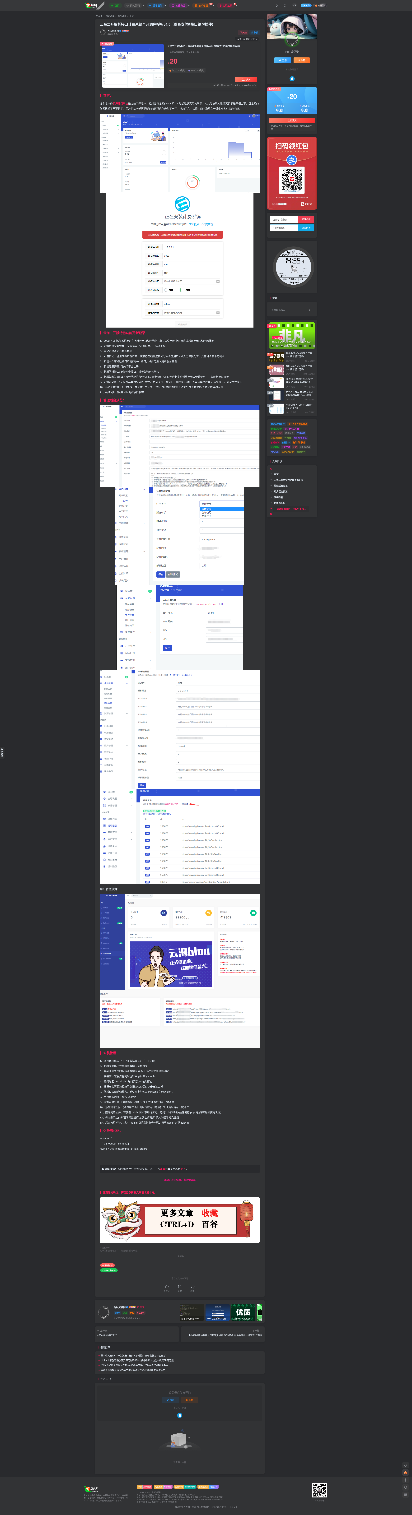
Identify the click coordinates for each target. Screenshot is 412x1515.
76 (126, 1312)
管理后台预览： (282, 485)
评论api (288, 437)
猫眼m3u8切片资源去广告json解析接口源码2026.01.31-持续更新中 (299, 369)
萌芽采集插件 (299, 442)
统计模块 (301, 451)
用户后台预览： (282, 491)
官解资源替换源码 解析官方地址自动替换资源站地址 (133, 1369)
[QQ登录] (179, 1415)
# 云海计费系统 (109, 1270)
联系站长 (2, 753)
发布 (308, 5)
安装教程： (279, 497)
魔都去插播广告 (278, 423)
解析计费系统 (300, 437)
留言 (162, 1169)
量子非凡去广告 (292, 428)
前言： (277, 474)
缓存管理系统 (288, 451)
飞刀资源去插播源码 (297, 423)
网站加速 (275, 451)
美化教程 (275, 446)
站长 (183, 1169)
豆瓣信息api (276, 437)
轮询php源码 (276, 433)
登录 (172, 1400)
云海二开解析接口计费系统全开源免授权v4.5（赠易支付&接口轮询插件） (157, 24)
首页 (100, 15)
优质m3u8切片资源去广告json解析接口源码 (134, 1365)
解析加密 (286, 442)
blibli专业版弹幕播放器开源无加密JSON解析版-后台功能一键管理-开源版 (137, 1360)
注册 (191, 1400)
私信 (256, 32)
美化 (295, 446)
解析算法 (275, 442)
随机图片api (276, 428)
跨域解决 (301, 433)
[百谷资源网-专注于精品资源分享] (91, 1488)
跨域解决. (289, 433)
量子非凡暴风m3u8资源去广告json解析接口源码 (133, 1355)
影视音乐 (121, 15)
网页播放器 (305, 446)
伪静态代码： (281, 503)
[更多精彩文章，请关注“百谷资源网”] (180, 1220)
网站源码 (110, 15)
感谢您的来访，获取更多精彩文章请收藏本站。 (293, 508)
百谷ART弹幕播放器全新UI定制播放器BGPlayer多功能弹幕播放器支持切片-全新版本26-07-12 (300, 396)
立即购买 (246, 79)
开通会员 (322, 5)
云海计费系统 (120, 103)
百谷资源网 (113, 30)
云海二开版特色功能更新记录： (290, 84)
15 (133, 1312)
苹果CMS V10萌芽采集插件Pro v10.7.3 (300, 406)
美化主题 (286, 446)
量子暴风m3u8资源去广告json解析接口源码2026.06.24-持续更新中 (299, 356)
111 (118, 1312)
